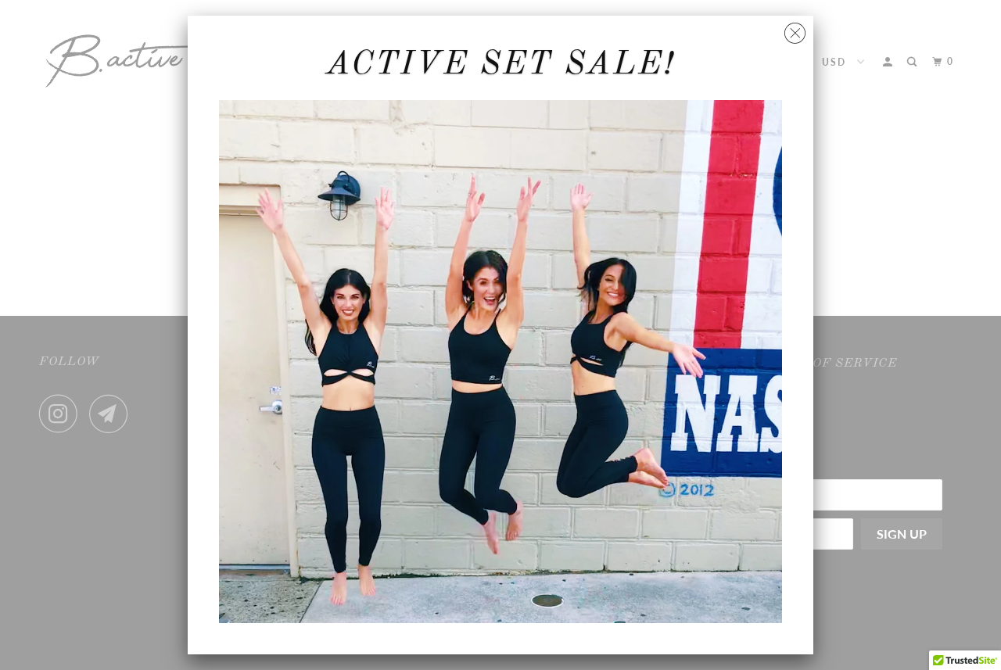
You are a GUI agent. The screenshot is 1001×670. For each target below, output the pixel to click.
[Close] (794, 29)
